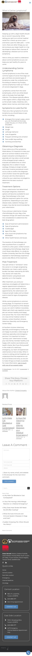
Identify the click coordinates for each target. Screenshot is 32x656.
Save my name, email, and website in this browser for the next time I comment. (15, 475)
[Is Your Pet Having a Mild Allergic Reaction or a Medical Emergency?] (21, 408)
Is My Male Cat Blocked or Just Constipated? (8, 423)
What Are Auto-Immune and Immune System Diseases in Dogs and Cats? (15, 516)
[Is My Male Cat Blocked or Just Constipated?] (7, 408)
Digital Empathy (7, 369)
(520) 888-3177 (11, 599)
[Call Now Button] (28, 653)
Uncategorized (23, 369)
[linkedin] (6, 562)
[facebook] (3, 562)
